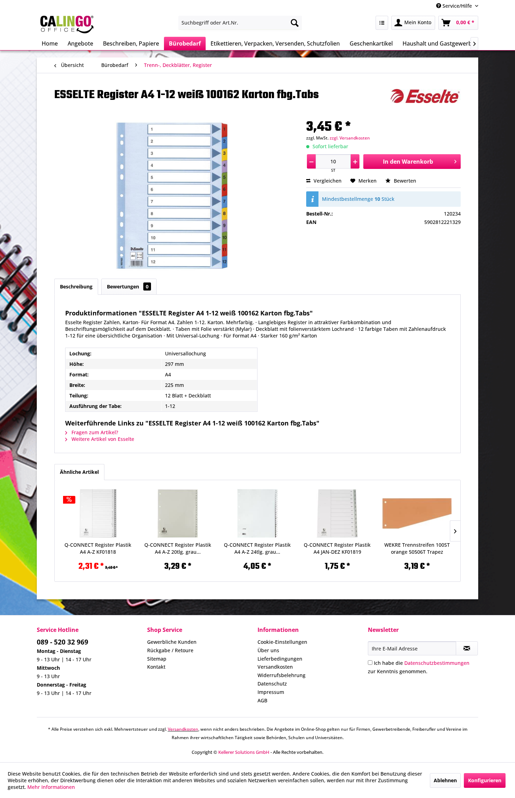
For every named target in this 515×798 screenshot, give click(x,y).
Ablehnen (445, 780)
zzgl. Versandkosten (350, 138)
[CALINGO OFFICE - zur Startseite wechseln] (67, 24)
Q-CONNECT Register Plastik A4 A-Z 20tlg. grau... (177, 548)
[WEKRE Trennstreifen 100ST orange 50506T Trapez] (417, 513)
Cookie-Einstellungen (282, 642)
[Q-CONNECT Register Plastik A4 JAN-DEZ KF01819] (337, 513)
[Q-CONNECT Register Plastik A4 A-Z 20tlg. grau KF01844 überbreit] (178, 513)
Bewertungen (128, 286)
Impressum (271, 692)
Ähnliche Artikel (79, 472)
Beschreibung (76, 286)
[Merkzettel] (382, 23)
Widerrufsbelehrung (281, 675)
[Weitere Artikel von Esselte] (426, 101)
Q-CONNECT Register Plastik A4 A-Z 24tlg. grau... (257, 548)
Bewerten (404, 180)
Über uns (268, 650)
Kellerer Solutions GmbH (243, 752)
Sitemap (156, 658)
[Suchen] (294, 23)
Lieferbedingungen (280, 658)
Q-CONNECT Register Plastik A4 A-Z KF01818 (97, 548)
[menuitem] (240, 23)
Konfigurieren (484, 780)
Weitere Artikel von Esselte (102, 439)
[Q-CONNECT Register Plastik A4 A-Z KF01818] (98, 513)
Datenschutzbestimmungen (436, 663)
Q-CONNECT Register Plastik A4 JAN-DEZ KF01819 (337, 548)
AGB (262, 700)
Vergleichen (327, 180)
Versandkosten (275, 666)
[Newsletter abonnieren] (467, 648)
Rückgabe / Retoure (170, 650)
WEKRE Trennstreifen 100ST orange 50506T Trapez (417, 548)
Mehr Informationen (51, 787)
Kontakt (156, 666)
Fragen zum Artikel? (94, 432)
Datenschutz (272, 683)
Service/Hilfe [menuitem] (457, 5)
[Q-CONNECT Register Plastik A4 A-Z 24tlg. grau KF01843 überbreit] (257, 513)
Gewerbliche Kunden (172, 642)
